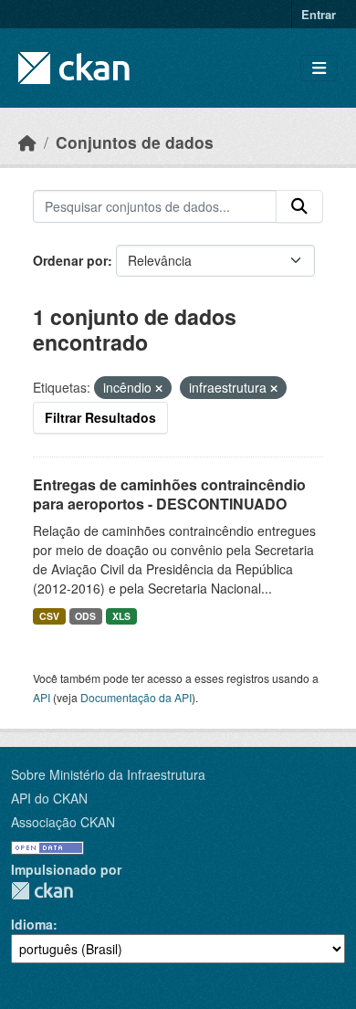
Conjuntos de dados (135, 142)
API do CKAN (49, 798)
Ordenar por (70, 260)
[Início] (27, 142)
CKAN (42, 890)
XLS (121, 616)
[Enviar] (299, 206)
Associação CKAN (63, 822)
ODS (85, 616)
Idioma (32, 924)
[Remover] (158, 388)
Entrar (318, 14)
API (41, 697)
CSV (49, 616)
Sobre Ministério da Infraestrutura (108, 774)
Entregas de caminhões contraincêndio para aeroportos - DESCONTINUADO (169, 494)
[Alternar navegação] (319, 68)
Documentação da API (136, 697)
